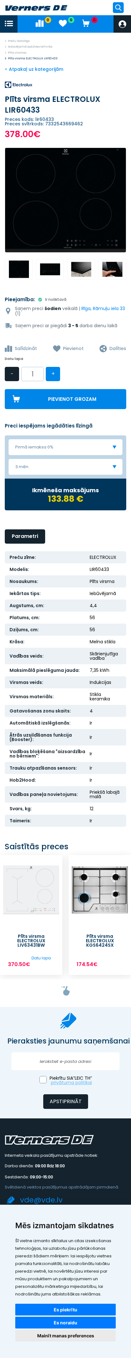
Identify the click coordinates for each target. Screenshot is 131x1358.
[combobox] (65, 447)
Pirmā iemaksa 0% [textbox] (34, 447)
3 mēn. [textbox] (22, 467)
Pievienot (73, 348)
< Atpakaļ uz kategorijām (34, 69)
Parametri (25, 536)
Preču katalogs (19, 41)
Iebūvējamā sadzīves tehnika (30, 47)
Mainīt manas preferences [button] (65, 1335)
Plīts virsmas (17, 53)
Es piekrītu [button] (65, 1309)
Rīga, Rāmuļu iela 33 (103, 308)
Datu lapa (14, 359)
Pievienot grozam (72, 399)
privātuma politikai (71, 1082)
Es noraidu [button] (65, 1322)
